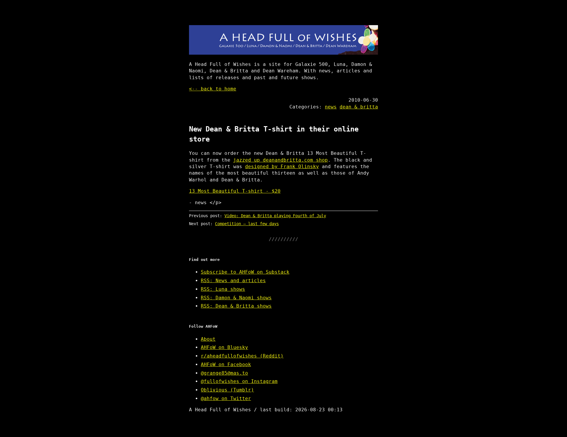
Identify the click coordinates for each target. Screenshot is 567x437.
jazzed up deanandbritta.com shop (280, 160)
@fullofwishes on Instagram (239, 381)
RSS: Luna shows (223, 289)
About (208, 339)
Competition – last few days (247, 223)
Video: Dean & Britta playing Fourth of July (275, 215)
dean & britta (359, 107)
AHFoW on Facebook (226, 364)
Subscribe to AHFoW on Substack (245, 272)
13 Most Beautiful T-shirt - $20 (235, 191)
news (331, 107)
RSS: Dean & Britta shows (236, 306)
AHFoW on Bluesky (224, 347)
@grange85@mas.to (224, 373)
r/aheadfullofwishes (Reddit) (242, 356)
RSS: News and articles (233, 280)
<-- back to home (212, 89)
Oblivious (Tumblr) (227, 390)
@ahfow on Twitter (226, 398)
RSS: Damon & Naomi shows (236, 297)
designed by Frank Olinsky (282, 166)
